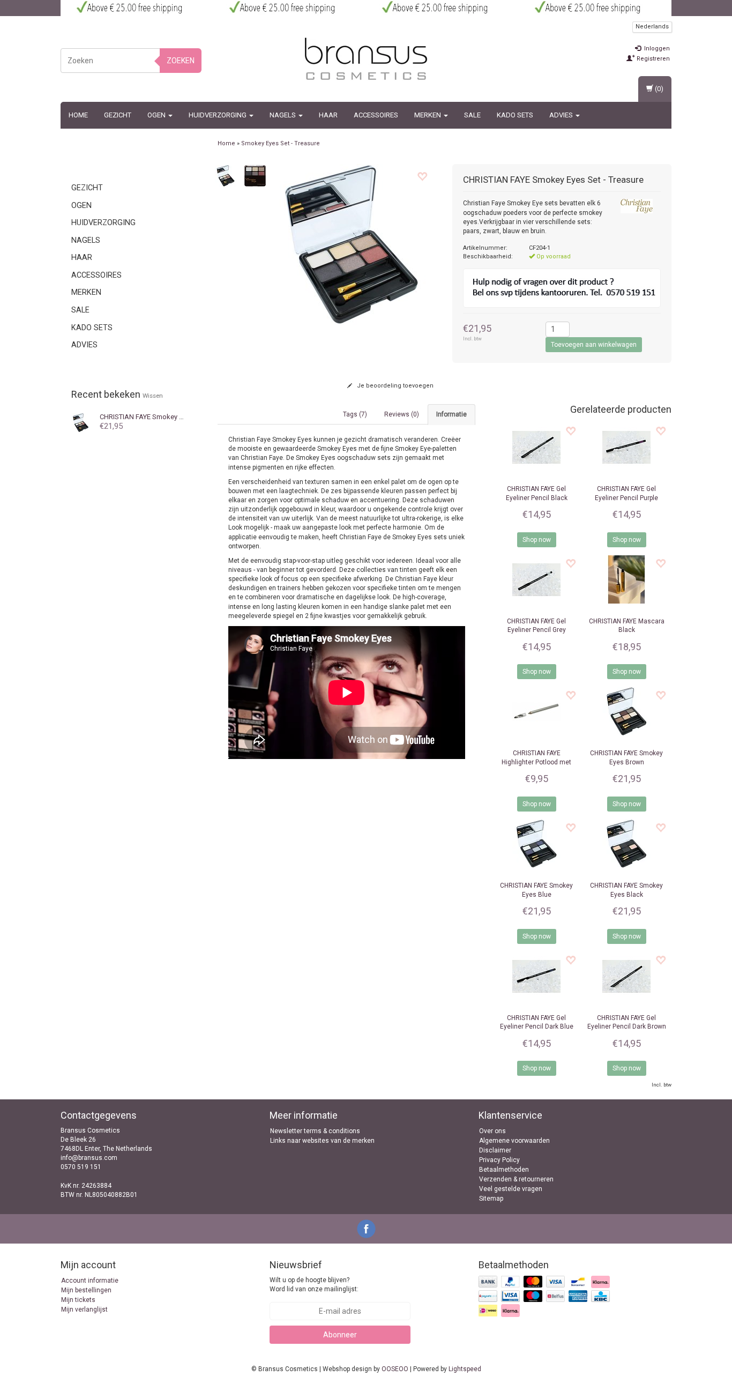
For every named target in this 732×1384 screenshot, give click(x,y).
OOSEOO (395, 1369)
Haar (328, 115)
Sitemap (491, 1198)
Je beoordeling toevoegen (394, 385)
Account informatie (89, 1280)
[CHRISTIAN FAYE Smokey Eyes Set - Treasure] (225, 175)
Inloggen (656, 48)
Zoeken (181, 60)
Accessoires (376, 115)
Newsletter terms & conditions (315, 1131)
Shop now (536, 540)
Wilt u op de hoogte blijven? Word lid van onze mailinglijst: (314, 1284)
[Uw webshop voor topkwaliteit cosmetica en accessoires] (366, 58)
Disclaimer (495, 1150)
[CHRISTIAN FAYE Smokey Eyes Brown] (626, 711)
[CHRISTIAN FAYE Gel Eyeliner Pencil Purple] (626, 447)
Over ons (492, 1131)
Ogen (157, 115)
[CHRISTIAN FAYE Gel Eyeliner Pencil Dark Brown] (626, 976)
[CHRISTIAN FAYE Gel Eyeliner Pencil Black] (536, 447)
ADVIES (561, 115)
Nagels (283, 115)
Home (78, 115)
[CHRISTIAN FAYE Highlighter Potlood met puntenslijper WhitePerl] (536, 711)
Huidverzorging (218, 115)
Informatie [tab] (451, 414)
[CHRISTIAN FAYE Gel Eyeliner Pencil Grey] (536, 579)
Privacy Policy (499, 1160)
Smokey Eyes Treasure (161, 417)
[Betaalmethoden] (545, 1297)
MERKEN (428, 115)
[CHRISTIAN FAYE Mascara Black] (626, 579)
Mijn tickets (78, 1300)
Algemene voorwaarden (514, 1140)
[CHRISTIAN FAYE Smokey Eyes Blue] (536, 843)
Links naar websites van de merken (322, 1140)
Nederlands (652, 26)
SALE (472, 115)
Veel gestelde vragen (510, 1189)
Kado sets (515, 115)
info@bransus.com (89, 1158)
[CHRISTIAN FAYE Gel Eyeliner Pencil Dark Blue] (536, 976)
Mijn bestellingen (86, 1290)
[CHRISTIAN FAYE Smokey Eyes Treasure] (80, 422)
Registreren (652, 58)
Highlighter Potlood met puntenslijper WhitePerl (536, 762)
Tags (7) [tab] (355, 414)
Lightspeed (465, 1369)
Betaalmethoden (504, 1169)
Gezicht (117, 115)
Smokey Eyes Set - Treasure (280, 143)
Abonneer (340, 1334)
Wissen (153, 395)
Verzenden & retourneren (516, 1179)
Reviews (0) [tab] (401, 414)
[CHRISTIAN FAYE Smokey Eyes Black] (626, 843)
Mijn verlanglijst (84, 1309)
